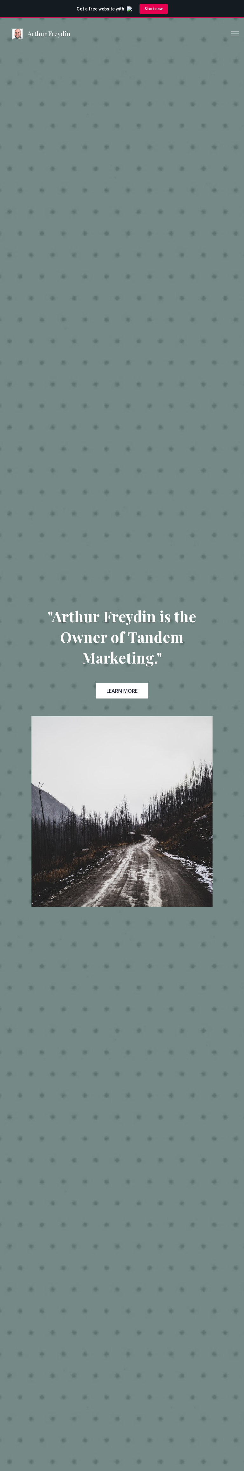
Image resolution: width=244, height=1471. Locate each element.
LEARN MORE (122, 690)
